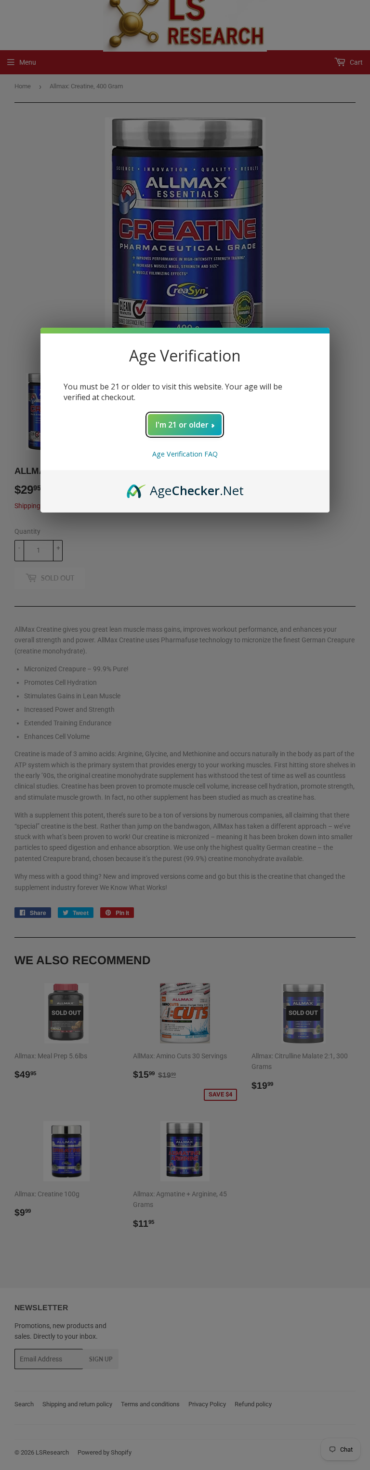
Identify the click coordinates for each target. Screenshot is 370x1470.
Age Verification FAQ (185, 453)
